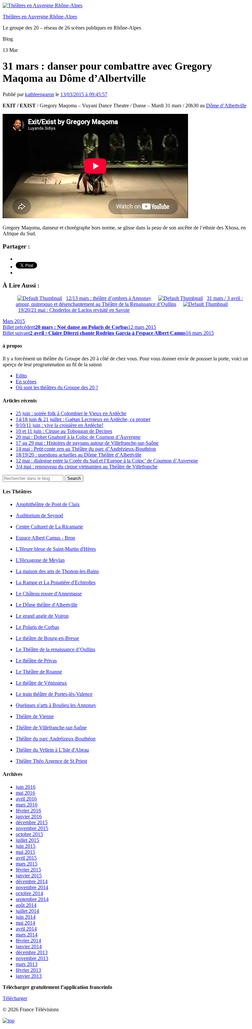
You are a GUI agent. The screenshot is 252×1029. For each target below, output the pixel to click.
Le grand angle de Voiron (42, 616)
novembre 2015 (32, 828)
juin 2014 (25, 917)
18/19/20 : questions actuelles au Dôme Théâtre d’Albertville (78, 455)
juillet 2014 (27, 911)
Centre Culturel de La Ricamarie (49, 526)
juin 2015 (25, 846)
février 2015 (28, 869)
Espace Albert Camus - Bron (45, 538)
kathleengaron (39, 94)
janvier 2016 (29, 816)
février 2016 (28, 810)
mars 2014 (26, 934)
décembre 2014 (32, 881)
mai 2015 (25, 852)
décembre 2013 (32, 952)
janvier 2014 (29, 946)
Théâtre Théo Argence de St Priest (51, 761)
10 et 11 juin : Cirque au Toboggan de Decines (64, 431)
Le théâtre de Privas (36, 660)
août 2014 (26, 905)
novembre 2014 (32, 887)
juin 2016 (25, 787)
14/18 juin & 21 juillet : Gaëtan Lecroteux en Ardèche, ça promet (83, 419)
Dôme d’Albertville (226, 105)
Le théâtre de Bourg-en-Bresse (47, 638)
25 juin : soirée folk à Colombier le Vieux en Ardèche (71, 413)
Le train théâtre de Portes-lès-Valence (54, 694)
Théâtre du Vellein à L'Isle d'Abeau (52, 750)
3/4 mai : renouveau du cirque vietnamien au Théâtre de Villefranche (87, 466)
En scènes (26, 381)
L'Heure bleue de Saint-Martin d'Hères (56, 549)
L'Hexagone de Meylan (40, 560)
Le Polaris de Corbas (37, 627)
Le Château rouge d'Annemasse (49, 593)
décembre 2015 (32, 822)
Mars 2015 (14, 321)
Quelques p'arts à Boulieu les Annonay (56, 705)
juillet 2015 (27, 840)
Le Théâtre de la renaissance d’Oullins (55, 649)
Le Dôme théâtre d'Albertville (46, 605)
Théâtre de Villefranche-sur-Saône (51, 727)
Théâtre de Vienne (35, 716)
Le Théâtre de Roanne (39, 672)
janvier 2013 (29, 976)
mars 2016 (26, 804)
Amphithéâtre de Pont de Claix (48, 504)
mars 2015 (26, 864)
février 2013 (28, 970)
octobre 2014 (29, 893)
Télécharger (15, 998)
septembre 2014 (32, 899)
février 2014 (28, 940)
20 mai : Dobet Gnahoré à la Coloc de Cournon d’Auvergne (78, 437)
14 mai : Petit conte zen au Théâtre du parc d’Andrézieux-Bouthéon (86, 449)
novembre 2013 (32, 958)
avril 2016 (26, 799)
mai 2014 (25, 923)
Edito (21, 375)
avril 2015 (26, 858)
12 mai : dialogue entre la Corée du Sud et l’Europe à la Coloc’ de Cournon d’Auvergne (107, 460)
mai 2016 (25, 793)
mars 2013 (26, 964)
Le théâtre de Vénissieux (41, 683)
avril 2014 (26, 929)
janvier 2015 (29, 875)
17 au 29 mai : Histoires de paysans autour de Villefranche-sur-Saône (87, 443)
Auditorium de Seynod (39, 515)
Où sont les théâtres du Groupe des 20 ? (57, 387)
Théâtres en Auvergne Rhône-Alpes (40, 16)
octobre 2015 (29, 834)
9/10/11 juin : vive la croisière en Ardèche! (59, 425)
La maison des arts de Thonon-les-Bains (57, 571)
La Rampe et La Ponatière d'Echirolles (55, 582)
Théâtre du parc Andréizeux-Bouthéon (55, 738)
